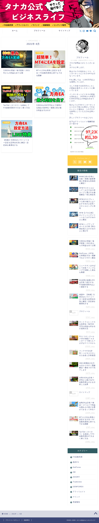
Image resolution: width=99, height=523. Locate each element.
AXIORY (76, 477)
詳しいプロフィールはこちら (81, 118)
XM (74, 472)
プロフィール (39, 30)
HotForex (77, 467)
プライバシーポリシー (13, 520)
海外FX (76, 462)
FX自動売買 (77, 457)
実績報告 (76, 502)
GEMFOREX (78, 487)
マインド (76, 497)
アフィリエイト (79, 492)
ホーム (15, 30)
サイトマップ (64, 30)
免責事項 (27, 520)
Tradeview (77, 482)
